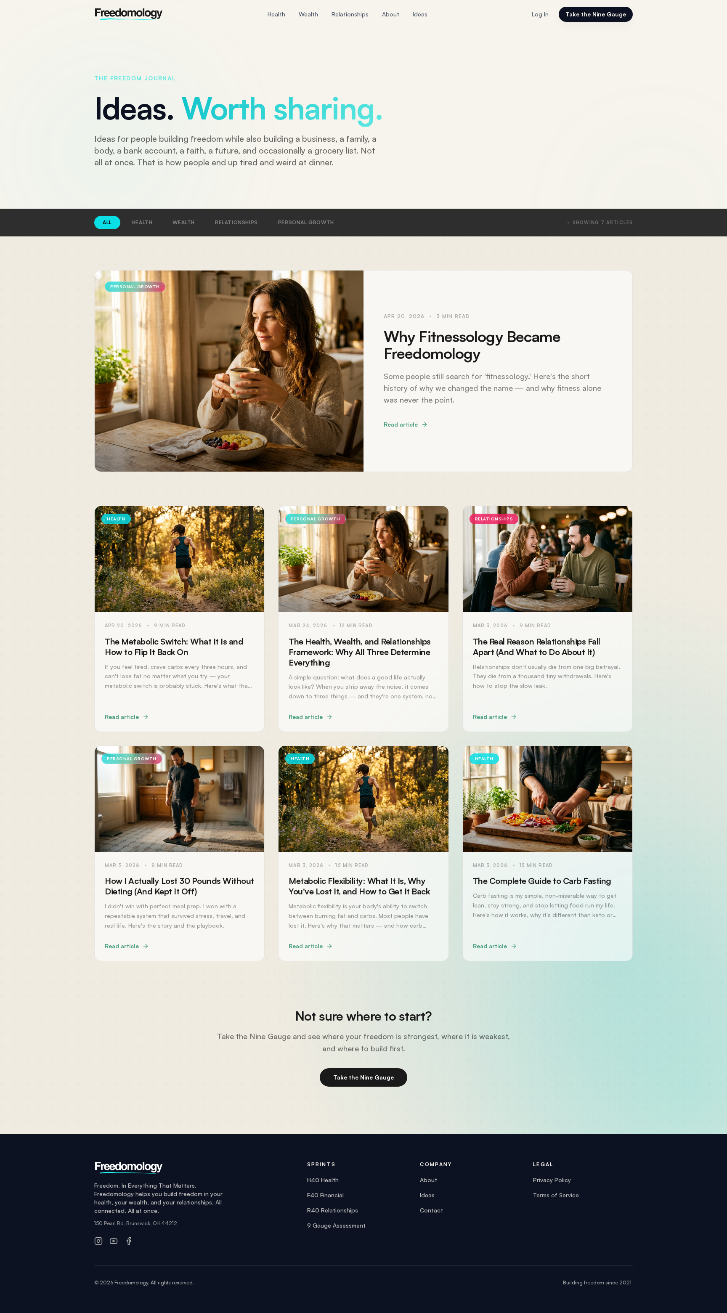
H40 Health (323, 1179)
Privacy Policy (552, 1179)
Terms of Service (556, 1195)
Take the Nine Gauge (595, 14)
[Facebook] (129, 1241)
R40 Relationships (332, 1210)
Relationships (350, 14)
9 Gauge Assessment (336, 1225)
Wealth (308, 14)
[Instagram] (98, 1241)
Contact (431, 1210)
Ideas (420, 14)
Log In (540, 14)
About (390, 14)
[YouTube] (113, 1241)
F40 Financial (325, 1195)
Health (276, 14)
